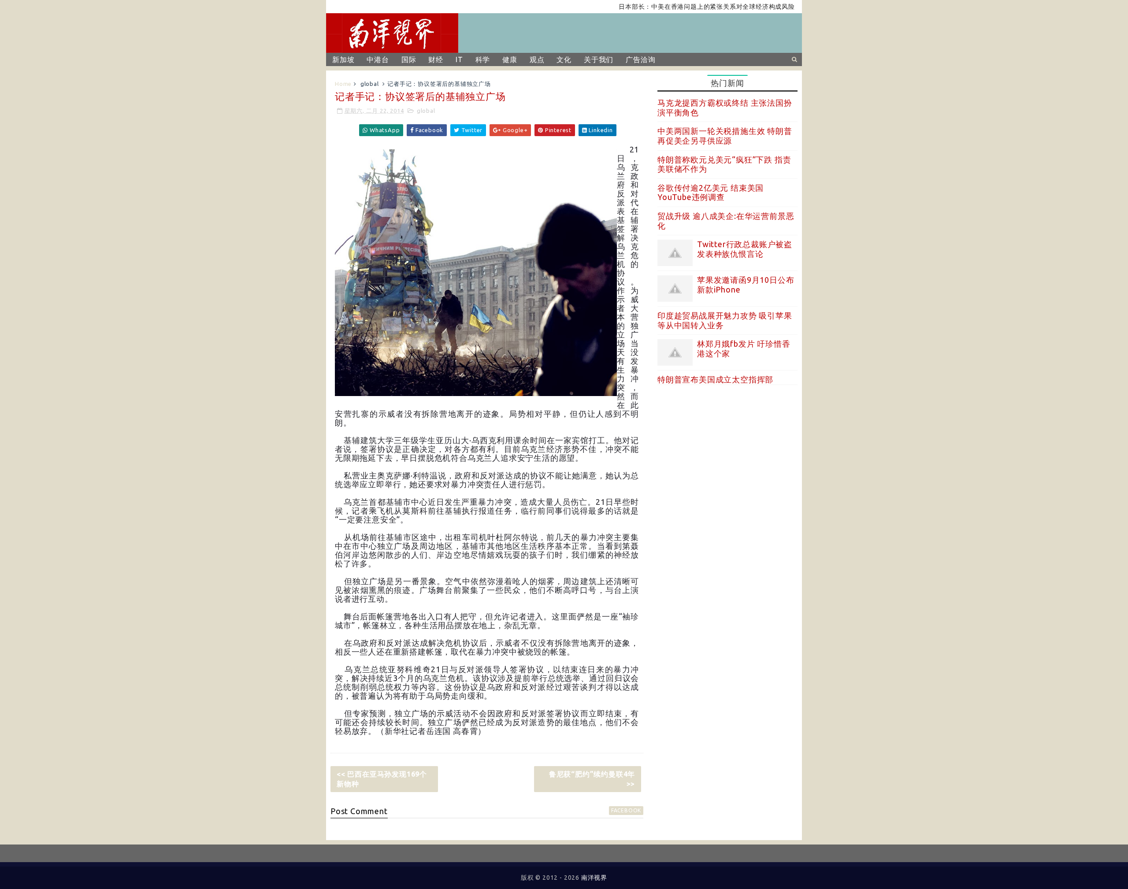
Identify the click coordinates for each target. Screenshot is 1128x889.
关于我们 (598, 59)
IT (459, 59)
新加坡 (343, 59)
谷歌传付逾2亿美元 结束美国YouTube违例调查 (710, 192)
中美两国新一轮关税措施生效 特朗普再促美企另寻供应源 (724, 135)
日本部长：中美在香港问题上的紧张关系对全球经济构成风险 (685, 6)
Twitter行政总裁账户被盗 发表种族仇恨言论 (744, 249)
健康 (509, 59)
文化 (564, 59)
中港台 (378, 59)
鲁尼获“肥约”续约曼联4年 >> (592, 779)
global (369, 84)
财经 (435, 59)
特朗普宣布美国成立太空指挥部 (715, 379)
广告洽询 (640, 59)
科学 (482, 59)
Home (343, 84)
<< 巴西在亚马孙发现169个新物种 (382, 779)
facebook (626, 810)
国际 (408, 59)
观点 (537, 59)
